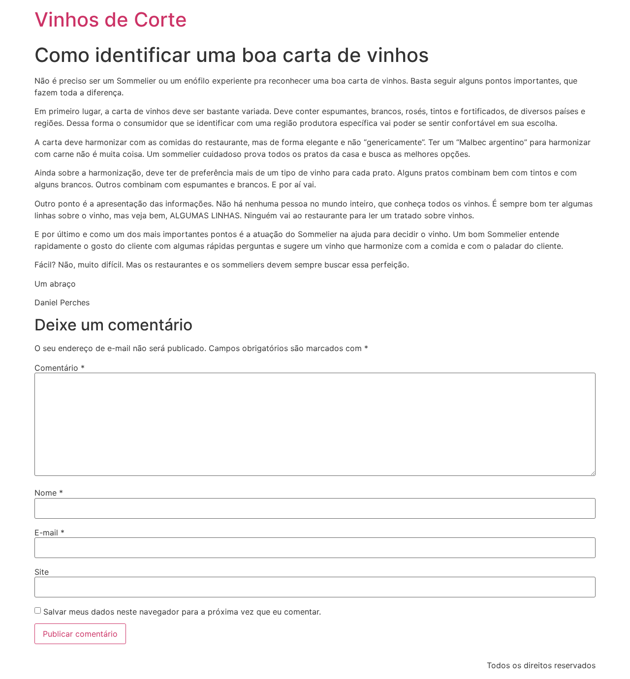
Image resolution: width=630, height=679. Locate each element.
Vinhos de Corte (110, 19)
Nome (48, 493)
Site (41, 572)
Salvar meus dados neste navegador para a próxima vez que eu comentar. (182, 612)
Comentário (59, 368)
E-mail (49, 532)
